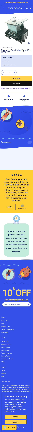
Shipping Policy (5, 344)
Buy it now (16, 83)
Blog (2, 376)
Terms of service (6, 353)
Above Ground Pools (7, 329)
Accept (15, 417)
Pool (2, 324)
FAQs (3, 362)
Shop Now (25, 2)
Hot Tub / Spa (5, 326)
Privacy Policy (5, 356)
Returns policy (5, 350)
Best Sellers (5, 321)
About (3, 370)
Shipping (4, 64)
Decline (15, 422)
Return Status (5, 347)
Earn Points (4, 332)
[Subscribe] (29, 304)
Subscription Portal (7, 359)
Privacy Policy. (10, 411)
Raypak (3, 47)
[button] (2, 8)
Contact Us (4, 341)
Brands (3, 373)
